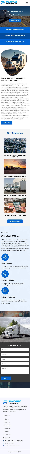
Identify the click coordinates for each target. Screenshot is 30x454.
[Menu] (27, 3)
